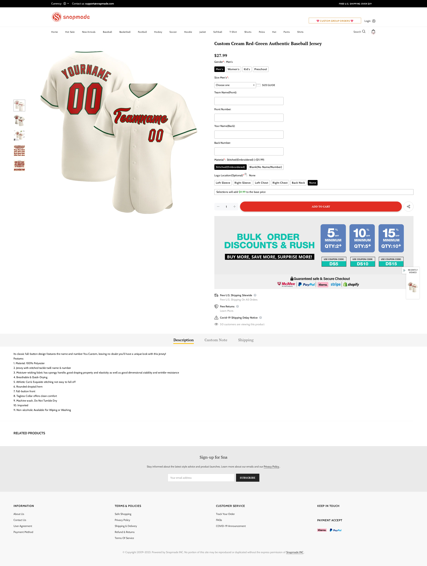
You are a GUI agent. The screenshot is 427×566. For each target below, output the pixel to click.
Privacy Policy (271, 466)
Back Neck (298, 182)
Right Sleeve (243, 182)
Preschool (260, 69)
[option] (119, 132)
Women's (234, 69)
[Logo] (73, 17)
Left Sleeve (223, 182)
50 (221, 324)
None (312, 182)
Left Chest (261, 182)
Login (367, 21)
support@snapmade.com (99, 3)
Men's (219, 69)
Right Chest (280, 182)
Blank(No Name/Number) (266, 167)
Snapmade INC (294, 552)
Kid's (247, 69)
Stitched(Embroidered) (230, 167)
